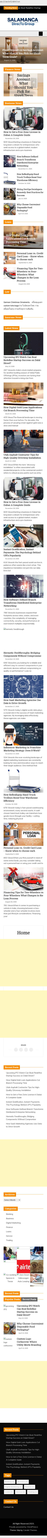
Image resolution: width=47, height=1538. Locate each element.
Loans (8, 1231)
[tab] (12, 1299)
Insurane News (13, 317)
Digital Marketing (13, 1223)
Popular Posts (12, 1299)
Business (10, 1218)
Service (9, 1236)
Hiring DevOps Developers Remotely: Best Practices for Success (30, 192)
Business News (13, 103)
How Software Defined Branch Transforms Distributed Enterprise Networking (23, 603)
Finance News (12, 69)
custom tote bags (11, 305)
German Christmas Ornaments (17, 302)
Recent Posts (29, 1299)
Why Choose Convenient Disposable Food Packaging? (28, 207)
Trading (9, 1240)
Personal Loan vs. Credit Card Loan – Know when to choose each (30, 256)
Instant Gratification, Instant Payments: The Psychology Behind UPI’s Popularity (22, 552)
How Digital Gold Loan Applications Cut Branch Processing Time (20, 238)
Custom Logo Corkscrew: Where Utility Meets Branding (29, 1342)
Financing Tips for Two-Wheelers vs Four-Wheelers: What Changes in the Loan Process (30, 274)
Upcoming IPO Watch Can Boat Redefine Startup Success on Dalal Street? (22, 360)
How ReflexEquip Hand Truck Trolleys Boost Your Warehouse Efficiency (29, 177)
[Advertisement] (23, 962)
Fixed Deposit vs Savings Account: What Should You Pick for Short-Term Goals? (23, 53)
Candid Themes (30, 1530)
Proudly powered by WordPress (23, 1527)
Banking (9, 1214)
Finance (9, 1227)
